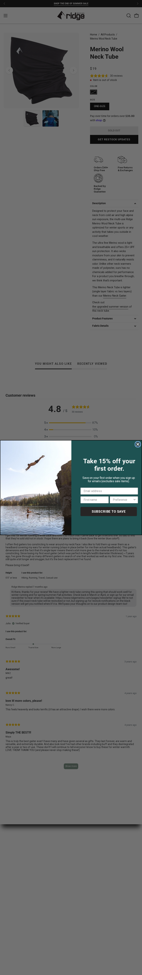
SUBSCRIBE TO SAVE (109, 511)
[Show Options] (134, 499)
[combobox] (123, 499)
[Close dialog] (138, 444)
